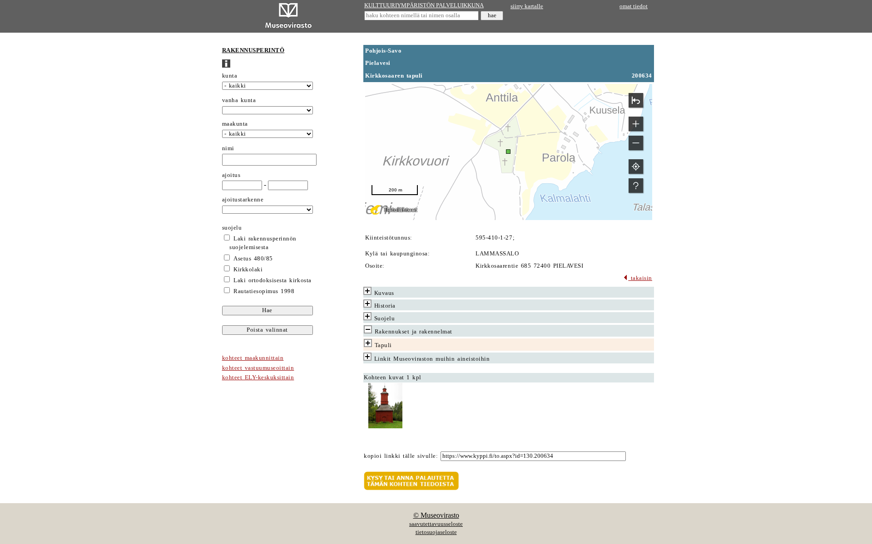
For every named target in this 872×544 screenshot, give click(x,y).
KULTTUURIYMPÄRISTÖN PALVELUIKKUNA (424, 5)
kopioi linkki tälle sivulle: (401, 456)
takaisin (640, 278)
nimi (228, 148)
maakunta (235, 124)
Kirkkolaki (248, 269)
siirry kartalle (526, 6)
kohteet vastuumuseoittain (258, 368)
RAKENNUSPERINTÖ (253, 50)
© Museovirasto (436, 515)
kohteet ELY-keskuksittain (258, 377)
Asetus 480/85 (253, 258)
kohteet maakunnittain (253, 358)
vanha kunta (239, 100)
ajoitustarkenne (243, 199)
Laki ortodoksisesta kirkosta (272, 280)
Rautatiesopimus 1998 (263, 291)
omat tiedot (633, 6)
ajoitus (231, 175)
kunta (230, 76)
